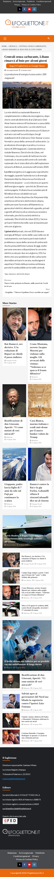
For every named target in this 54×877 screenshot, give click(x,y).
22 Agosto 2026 (11, 506)
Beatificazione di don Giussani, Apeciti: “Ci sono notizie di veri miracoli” (13, 427)
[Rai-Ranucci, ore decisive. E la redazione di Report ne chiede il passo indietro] (14, 324)
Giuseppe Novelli (12, 70)
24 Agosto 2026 (36, 379)
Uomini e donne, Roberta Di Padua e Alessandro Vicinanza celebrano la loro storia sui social (35, 719)
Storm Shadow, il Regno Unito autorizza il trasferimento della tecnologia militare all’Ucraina (24, 538)
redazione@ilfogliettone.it (14, 778)
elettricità (20, 274)
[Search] (48, 38)
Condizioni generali (43, 1)
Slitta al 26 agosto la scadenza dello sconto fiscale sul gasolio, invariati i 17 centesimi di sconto (35, 608)
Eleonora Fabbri (11, 545)
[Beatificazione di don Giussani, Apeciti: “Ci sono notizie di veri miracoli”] (14, 400)
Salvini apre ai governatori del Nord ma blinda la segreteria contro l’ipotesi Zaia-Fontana (35, 700)
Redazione (7, 1)
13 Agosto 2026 (37, 741)
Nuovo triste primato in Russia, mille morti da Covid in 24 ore (26, 283)
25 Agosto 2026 (11, 363)
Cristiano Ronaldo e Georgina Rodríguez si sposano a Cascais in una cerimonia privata (34, 735)
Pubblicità (31, 1)
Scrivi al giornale (19, 1)
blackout (12, 274)
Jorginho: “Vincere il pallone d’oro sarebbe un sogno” (27, 290)
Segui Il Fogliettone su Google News (27, 65)
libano (27, 274)
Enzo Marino (27, 580)
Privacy (17, 5)
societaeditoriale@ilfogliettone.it (17, 808)
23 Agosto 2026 (36, 442)
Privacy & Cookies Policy (31, 5)
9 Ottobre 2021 (26, 70)
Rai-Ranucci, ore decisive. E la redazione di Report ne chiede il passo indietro (13, 350)
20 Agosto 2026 (36, 506)
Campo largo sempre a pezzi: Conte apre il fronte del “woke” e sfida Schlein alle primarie (35, 575)
